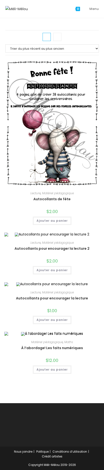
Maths (68, 342)
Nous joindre (23, 451)
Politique (42, 451)
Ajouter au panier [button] (52, 221)
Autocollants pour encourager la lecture (52, 298)
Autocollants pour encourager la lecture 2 (52, 248)
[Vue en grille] (47, 37)
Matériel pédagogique (58, 193)
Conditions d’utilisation (69, 451)
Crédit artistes (52, 456)
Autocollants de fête (52, 199)
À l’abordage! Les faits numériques (52, 348)
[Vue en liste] (57, 37)
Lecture (35, 193)
